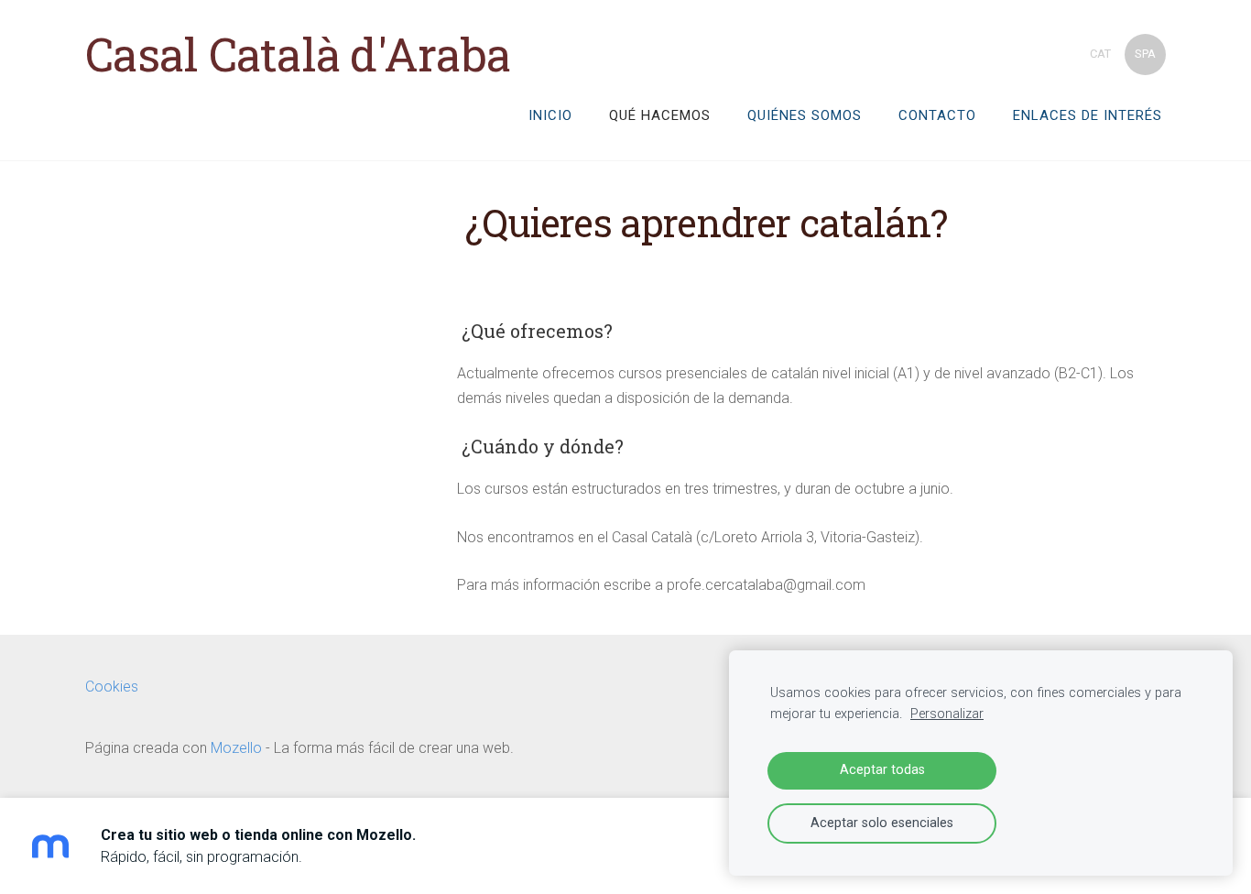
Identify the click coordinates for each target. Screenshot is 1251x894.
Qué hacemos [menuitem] (660, 115)
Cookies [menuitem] (111, 686)
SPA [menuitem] (1145, 53)
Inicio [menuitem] (550, 115)
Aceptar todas (882, 770)
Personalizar (947, 714)
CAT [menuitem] (1100, 53)
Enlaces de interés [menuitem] (1087, 115)
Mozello (236, 748)
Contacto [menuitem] (937, 115)
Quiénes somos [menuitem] (804, 115)
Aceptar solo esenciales (881, 823)
